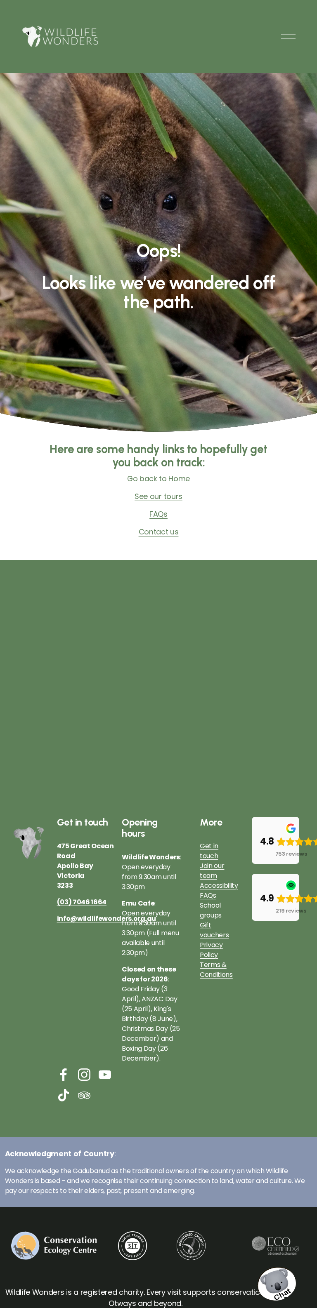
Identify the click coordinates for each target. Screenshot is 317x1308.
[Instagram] (84, 1074)
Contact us (159, 532)
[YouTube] (104, 1074)
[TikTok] (63, 1095)
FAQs (158, 514)
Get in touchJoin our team (212, 860)
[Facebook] (63, 1074)
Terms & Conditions (216, 969)
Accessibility (219, 885)
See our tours (158, 496)
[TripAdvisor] (84, 1095)
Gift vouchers (214, 930)
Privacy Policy (211, 950)
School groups (211, 910)
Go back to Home (158, 478)
